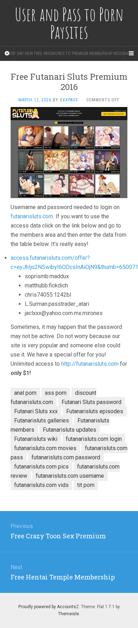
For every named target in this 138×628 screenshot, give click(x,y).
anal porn (25, 392)
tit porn (85, 485)
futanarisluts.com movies (45, 448)
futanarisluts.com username (70, 475)
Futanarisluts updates (69, 429)
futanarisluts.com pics (41, 466)
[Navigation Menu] (131, 53)
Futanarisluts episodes (94, 411)
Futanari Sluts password (91, 402)
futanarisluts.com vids (41, 485)
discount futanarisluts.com (53, 397)
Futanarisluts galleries (41, 420)
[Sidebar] (7, 53)
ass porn (56, 392)
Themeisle (68, 613)
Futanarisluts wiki (35, 439)
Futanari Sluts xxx (36, 411)
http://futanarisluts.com (90, 363)
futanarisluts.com (32, 216)
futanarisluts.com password (65, 457)
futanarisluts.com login (94, 439)
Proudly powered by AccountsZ (48, 606)
